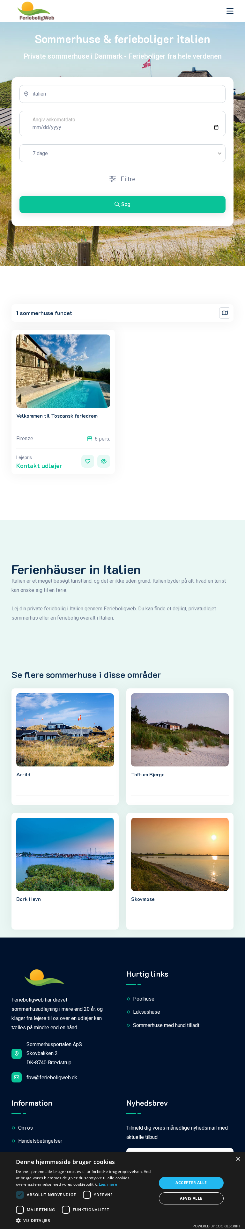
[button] (84, 1220)
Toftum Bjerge (148, 774)
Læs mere (108, 1184)
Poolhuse (143, 999)
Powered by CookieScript (216, 1226)
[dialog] (122, 1190)
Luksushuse (146, 1012)
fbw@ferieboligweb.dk (51, 1077)
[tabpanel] (122, 151)
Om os (25, 1128)
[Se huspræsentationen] (103, 461)
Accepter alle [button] (191, 1182)
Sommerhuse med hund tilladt (165, 1025)
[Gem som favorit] (87, 461)
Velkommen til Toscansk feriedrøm (57, 416)
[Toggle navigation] (230, 11)
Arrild (23, 774)
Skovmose (143, 899)
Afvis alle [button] (191, 1198)
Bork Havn (28, 899)
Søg (125, 204)
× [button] (237, 1159)
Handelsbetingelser (39, 1141)
